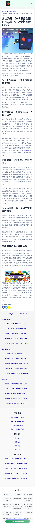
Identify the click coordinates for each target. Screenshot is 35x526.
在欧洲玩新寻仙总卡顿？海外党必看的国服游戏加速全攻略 (17, 338)
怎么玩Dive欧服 (28, 512)
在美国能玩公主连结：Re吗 (17, 513)
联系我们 (17, 450)
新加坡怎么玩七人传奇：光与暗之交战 (28, 506)
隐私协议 (17, 442)
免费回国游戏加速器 (7, 499)
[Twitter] (6, 307)
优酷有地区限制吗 (7, 519)
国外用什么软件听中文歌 (24, 150)
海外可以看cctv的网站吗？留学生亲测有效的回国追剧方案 (17, 373)
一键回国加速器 (17, 498)
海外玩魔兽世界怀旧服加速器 (7, 513)
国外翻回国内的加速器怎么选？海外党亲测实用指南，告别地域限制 (17, 384)
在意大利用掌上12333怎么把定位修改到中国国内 (17, 506)
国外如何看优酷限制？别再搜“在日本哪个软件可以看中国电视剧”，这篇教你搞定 (17, 363)
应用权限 (17, 446)
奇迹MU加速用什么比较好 (28, 499)
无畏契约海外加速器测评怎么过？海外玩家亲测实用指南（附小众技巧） (17, 324)
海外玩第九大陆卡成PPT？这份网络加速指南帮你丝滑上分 (17, 343)
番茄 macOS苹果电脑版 (17, 421)
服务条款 (17, 438)
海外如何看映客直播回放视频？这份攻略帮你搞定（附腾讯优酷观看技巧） (17, 368)
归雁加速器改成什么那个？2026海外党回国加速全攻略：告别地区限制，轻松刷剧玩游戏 (17, 398)
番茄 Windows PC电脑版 (17, 417)
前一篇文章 (11, 314)
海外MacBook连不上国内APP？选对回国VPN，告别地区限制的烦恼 (17, 403)
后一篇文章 (23, 314)
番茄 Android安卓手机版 (17, 429)
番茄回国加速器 (28, 494)
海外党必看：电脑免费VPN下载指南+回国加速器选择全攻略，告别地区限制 (17, 393)
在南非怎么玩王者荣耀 (28, 519)
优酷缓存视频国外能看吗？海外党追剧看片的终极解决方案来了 (17, 358)
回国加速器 (17, 494)
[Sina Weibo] (9, 307)
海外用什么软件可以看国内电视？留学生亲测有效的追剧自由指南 (17, 354)
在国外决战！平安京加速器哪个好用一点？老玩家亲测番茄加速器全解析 (17, 328)
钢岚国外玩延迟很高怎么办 (7, 505)
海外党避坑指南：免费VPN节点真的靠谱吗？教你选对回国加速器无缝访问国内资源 (17, 388)
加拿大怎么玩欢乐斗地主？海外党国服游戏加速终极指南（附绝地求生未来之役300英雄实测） (17, 333)
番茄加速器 (7, 494)
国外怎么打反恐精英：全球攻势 (17, 519)
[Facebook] (3, 307)
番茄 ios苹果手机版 (17, 425)
